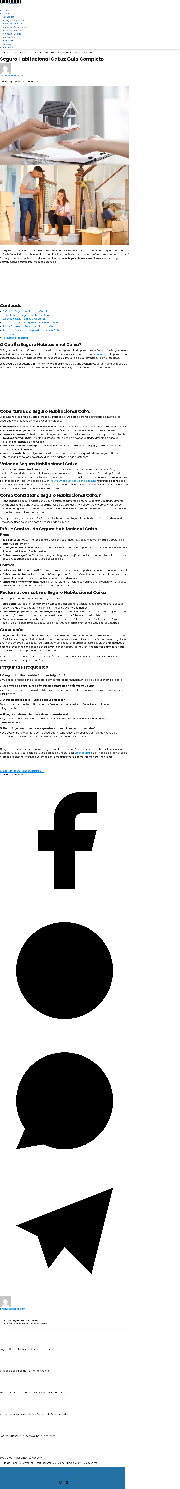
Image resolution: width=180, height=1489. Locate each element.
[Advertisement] (64, 284)
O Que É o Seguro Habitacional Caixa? (25, 311)
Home (6, 10)
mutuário (98, 354)
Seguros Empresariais (16, 27)
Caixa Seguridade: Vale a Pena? (22, 1320)
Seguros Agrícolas (14, 20)
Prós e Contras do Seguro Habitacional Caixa (29, 326)
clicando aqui (82, 753)
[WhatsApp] (64, 1164)
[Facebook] (64, 904)
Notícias (7, 13)
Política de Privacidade (40, 1474)
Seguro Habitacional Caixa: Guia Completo (22, 770)
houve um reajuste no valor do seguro (73, 480)
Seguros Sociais (13, 33)
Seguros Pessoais (14, 30)
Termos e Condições (64, 1474)
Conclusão (9, 334)
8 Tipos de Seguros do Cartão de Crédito (27, 1323)
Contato (7, 44)
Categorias (8, 16)
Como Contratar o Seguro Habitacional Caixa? (30, 322)
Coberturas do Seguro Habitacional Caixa (27, 315)
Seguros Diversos (14, 23)
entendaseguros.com (12, 75)
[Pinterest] (64, 1034)
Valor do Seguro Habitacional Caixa (24, 318)
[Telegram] (64, 1294)
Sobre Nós (8, 47)
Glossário (10, 37)
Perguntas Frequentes (15, 337)
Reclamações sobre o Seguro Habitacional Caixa (32, 330)
